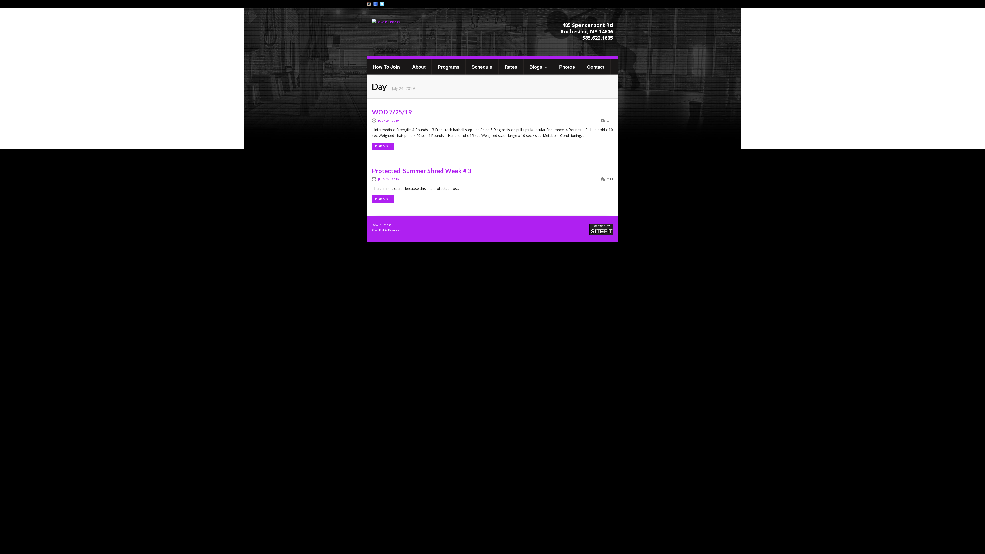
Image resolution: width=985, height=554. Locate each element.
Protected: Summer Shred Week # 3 (421, 170)
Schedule (482, 67)
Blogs (538, 67)
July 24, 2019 (388, 120)
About (419, 67)
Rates (511, 67)
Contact (595, 67)
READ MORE (383, 146)
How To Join (386, 67)
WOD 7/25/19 (392, 112)
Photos (567, 67)
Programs (448, 67)
